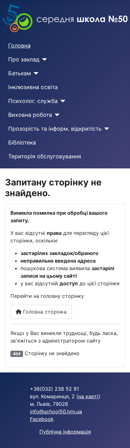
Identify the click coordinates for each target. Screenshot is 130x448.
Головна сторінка (44, 312)
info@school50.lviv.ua (56, 411)
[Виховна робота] (56, 115)
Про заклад (23, 59)
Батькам (19, 73)
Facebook (42, 419)
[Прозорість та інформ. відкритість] (105, 129)
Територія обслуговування (44, 156)
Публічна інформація (65, 431)
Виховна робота (30, 114)
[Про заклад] (43, 59)
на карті (88, 396)
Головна (19, 45)
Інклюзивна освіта (33, 87)
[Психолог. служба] (62, 101)
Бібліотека (22, 142)
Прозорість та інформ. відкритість (55, 128)
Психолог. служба (33, 101)
